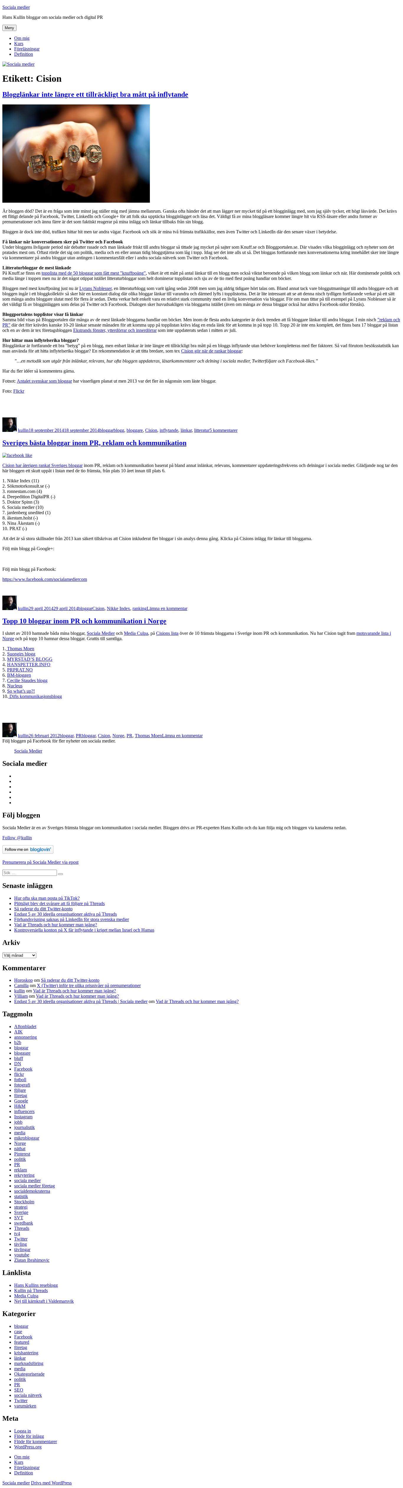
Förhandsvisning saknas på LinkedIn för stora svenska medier (71, 919)
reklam (20, 1169)
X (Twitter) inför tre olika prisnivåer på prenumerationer (89, 985)
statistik (21, 1196)
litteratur (201, 430)
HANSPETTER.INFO (28, 664)
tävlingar (22, 1249)
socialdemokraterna (32, 1191)
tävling (20, 1244)
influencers (24, 1111)
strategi (20, 1207)
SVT (18, 1217)
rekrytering (24, 1175)
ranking (139, 608)
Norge (118, 735)
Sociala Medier (101, 633)
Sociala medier (16, 7)
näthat (19, 1148)
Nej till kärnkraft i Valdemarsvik (44, 1301)
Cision (151, 430)
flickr (19, 1074)
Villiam (21, 996)
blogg (119, 430)
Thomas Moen (20, 648)
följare (20, 1090)
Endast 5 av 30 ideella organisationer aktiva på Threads (65, 914)
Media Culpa (136, 633)
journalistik (24, 1127)
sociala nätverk (28, 1395)
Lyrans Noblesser (95, 288)
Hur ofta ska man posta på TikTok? (47, 898)
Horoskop (23, 980)
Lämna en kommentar (167, 608)
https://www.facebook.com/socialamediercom (44, 579)
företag (20, 1095)
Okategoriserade (29, 1373)
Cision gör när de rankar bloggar (211, 350)
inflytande (169, 430)
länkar (186, 430)
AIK (18, 1031)
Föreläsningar (27, 48)
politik (20, 1159)
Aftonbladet (25, 1026)
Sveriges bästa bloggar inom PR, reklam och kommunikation (94, 443)
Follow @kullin (17, 837)
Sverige (21, 1212)
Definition (23, 54)
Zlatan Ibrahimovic (32, 1260)
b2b (17, 1042)
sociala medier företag (34, 1185)
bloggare (135, 430)
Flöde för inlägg (29, 1436)
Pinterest (22, 1153)
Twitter (20, 1238)
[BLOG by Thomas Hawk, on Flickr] (76, 201)
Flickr (18, 391)
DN (17, 1063)
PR (79, 735)
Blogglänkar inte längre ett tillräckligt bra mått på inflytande (95, 94)
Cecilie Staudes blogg (27, 680)
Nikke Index (118, 608)
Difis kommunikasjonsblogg (35, 696)
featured (21, 1342)
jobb (18, 1122)
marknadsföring (28, 1363)
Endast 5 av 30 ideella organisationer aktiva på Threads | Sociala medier (81, 1001)
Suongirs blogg (21, 653)
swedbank (23, 1222)
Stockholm (24, 1201)
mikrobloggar (26, 1137)
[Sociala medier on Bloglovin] (27, 852)
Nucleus (14, 685)
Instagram (23, 1116)
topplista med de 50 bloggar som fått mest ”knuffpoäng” (94, 273)
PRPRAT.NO (20, 669)
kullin (23, 430)
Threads (21, 1228)
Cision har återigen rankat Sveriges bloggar (42, 465)
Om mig (22, 38)
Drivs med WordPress (51, 1482)
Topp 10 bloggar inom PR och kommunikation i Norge (84, 621)
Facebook (23, 1068)
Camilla (21, 985)
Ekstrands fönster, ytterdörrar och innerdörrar (115, 330)
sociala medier (27, 1180)
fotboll (20, 1079)
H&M (19, 1106)
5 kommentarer (223, 430)
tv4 (17, 1233)
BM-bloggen (19, 675)
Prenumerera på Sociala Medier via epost (40, 862)
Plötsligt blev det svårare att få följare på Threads (59, 903)
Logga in (22, 1430)
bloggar (106, 430)
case (18, 1331)
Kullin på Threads (31, 1290)
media (19, 1132)
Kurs (18, 43)
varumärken (25, 1405)
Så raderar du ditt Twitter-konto (43, 908)
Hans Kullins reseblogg (36, 1285)
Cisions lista (167, 633)
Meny (9, 28)
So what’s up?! (21, 691)
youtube (21, 1254)
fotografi (22, 1084)
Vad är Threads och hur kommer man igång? (55, 924)
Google (21, 1100)
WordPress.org (28, 1446)
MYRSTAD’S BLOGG (30, 659)
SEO (18, 1389)
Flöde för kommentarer (35, 1441)
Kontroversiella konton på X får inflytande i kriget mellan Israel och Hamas (84, 930)
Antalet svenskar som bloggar (44, 381)
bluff (18, 1058)
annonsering (25, 1037)
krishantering (26, 1352)
